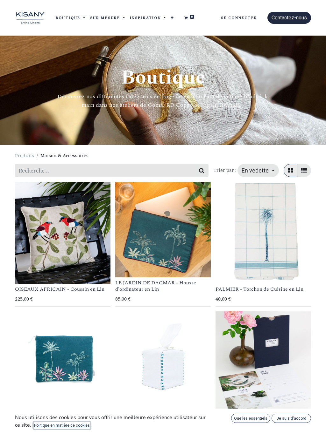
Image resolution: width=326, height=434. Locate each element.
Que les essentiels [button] (250, 418)
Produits (24, 156)
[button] (172, 18)
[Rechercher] (202, 170)
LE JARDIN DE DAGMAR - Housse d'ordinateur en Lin (155, 286)
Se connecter (239, 17)
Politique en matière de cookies (62, 425)
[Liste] (304, 170)
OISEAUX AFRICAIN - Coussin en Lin (59, 289)
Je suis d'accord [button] (291, 418)
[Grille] (290, 170)
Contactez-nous (289, 18)
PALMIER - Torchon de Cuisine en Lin (259, 289)
